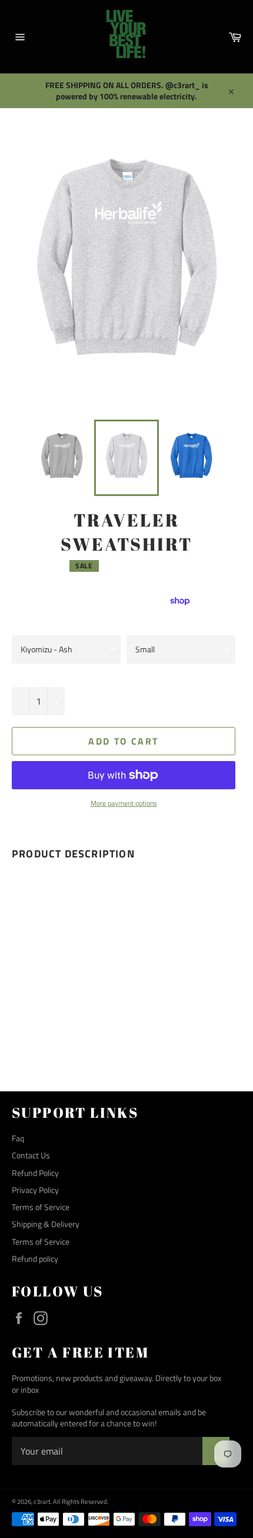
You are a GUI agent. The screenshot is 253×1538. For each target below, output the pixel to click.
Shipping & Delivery (45, 1224)
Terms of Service (40, 1207)
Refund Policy (35, 1173)
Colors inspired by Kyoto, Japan (57, 618)
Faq (18, 1138)
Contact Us (31, 1155)
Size (133, 623)
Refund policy (35, 1258)
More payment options (124, 804)
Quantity (27, 674)
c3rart (42, 1501)
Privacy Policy (35, 1190)
